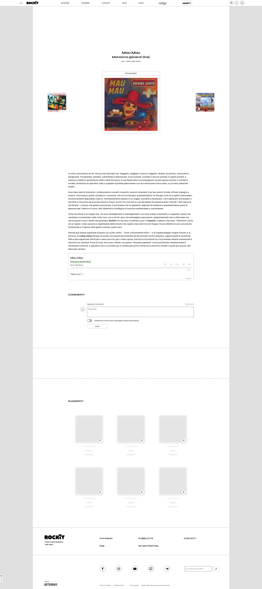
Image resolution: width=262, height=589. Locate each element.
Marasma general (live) (80, 261)
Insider (163, 3)
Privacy (1, 579)
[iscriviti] (216, 568)
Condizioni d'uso (118, 585)
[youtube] (135, 569)
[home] (32, 3)
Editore (46, 582)
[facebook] (103, 569)
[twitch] (151, 569)
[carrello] (231, 3)
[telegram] (167, 569)
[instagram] (119, 569)
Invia (97, 326)
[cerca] (236, 3)
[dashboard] (242, 3)
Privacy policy (134, 585)
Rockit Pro (187, 3)
